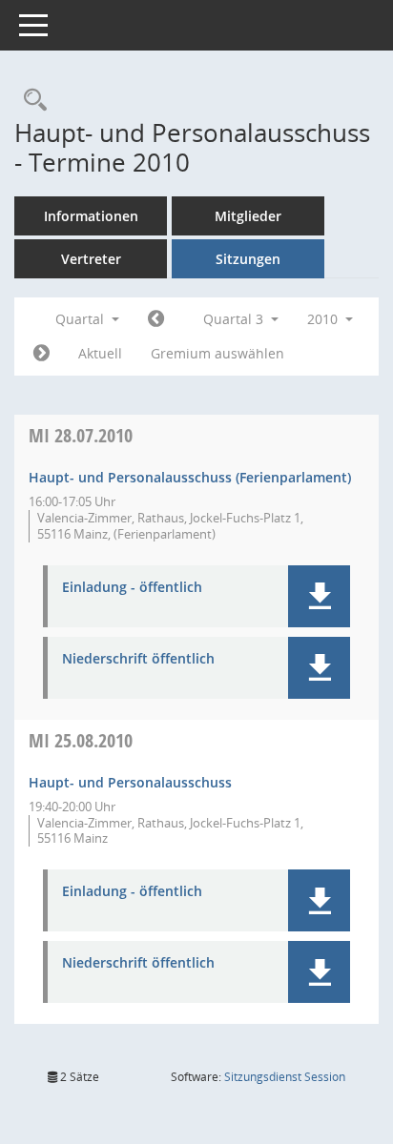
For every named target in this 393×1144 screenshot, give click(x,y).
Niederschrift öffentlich (138, 659)
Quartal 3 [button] (235, 319)
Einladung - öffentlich (132, 588)
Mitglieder (248, 216)
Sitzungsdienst (284, 1077)
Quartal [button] (81, 319)
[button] (319, 596)
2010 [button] (324, 319)
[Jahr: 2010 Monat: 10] (41, 354)
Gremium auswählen (217, 353)
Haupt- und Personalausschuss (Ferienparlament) (190, 477)
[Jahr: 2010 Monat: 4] (156, 319)
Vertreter (91, 259)
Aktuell (100, 353)
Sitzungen (248, 259)
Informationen (91, 216)
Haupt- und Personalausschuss (130, 782)
